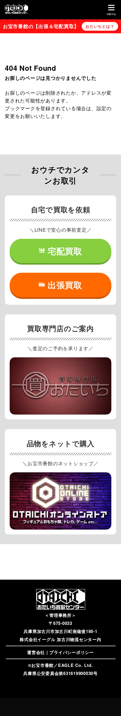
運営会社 (36, 652)
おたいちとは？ (100, 26)
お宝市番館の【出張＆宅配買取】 (41, 26)
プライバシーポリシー (71, 652)
